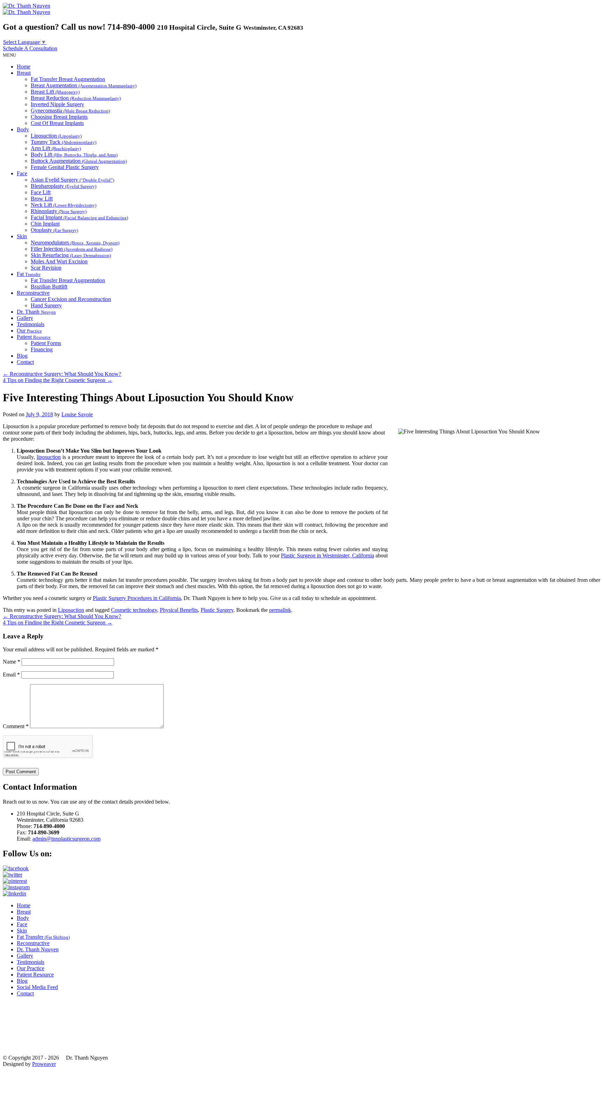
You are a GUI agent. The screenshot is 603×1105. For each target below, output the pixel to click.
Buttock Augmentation (79, 161)
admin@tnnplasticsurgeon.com (66, 839)
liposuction (49, 457)
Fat (28, 274)
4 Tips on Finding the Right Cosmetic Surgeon (57, 380)
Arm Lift (56, 148)
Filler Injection (71, 249)
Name (11, 662)
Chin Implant (45, 224)
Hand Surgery (46, 305)
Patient (34, 337)
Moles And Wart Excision (59, 261)
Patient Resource (35, 975)
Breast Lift (55, 92)
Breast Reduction (76, 98)
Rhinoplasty (59, 211)
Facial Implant (79, 217)
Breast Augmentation (83, 85)
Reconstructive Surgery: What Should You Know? (62, 374)
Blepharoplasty (63, 186)
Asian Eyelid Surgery (72, 180)
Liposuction (56, 136)
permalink (280, 610)
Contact (25, 362)
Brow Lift (42, 199)
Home (23, 66)
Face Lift (41, 192)
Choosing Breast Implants (59, 117)
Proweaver (44, 1064)
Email (11, 675)
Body (23, 129)
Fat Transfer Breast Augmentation (68, 79)
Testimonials (30, 324)
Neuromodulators (75, 243)
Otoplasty (54, 230)
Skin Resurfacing (71, 255)
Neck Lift (63, 205)
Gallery (25, 318)
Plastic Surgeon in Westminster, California (327, 555)
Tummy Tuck (63, 142)
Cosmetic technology (134, 610)
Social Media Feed (37, 987)
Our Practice (30, 968)
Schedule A (30, 48)
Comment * (16, 726)
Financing (42, 349)
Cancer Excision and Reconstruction (71, 299)
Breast (24, 73)
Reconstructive (33, 293)
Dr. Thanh (36, 312)
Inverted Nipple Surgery (57, 104)
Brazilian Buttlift (49, 287)
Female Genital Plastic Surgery (65, 167)
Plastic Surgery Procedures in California (137, 598)
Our (29, 331)
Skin (22, 236)
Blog (22, 356)
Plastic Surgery (217, 610)
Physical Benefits (179, 610)
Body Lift (74, 155)
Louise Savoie (77, 414)
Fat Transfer (43, 937)
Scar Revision (46, 268)
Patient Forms (46, 343)
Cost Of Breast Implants (57, 123)
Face (22, 173)
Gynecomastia (70, 111)
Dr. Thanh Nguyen (38, 949)
